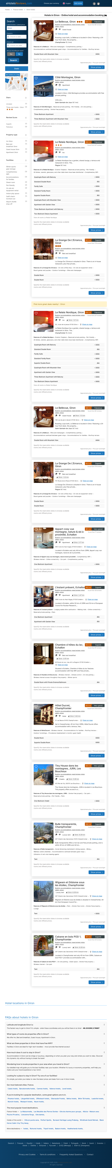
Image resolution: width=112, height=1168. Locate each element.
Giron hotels (30, 9)
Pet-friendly (10, 185)
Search (13, 60)
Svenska (100, 1143)
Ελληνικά (42, 1145)
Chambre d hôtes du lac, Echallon (69, 646)
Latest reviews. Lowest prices (16, 24)
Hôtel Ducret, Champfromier (63, 707)
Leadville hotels (97, 1098)
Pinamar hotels (13, 1098)
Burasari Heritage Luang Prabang (65, 1120)
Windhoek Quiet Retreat (89, 1120)
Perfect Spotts (46, 1120)
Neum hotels (39, 1102)
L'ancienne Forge (27, 1115)
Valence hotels (54, 1089)
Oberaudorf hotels (58, 1098)
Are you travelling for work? (15, 51)
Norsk (84, 1143)
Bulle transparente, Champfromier (66, 825)
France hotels (18, 9)
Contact (90, 1154)
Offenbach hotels (42, 1098)
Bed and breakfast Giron (11, 145)
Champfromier (60, 42)
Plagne (57, 165)
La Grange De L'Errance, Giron (69, 241)
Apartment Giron (12, 152)
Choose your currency (51, 3)
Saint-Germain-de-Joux (63, 102)
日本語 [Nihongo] (65, 1145)
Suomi (91, 1143)
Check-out (10, 42)
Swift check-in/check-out (10, 197)
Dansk (25, 1145)
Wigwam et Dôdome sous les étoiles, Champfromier (69, 884)
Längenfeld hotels (27, 1098)
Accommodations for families (12, 178)
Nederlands (56, 1143)
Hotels (7, 9)
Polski (66, 1143)
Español (29, 1143)
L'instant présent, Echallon (70, 587)
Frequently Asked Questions (71, 1154)
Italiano (46, 1143)
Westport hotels (26, 1102)
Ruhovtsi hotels (36, 1128)
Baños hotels (71, 1098)
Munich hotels (13, 1102)
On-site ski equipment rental (12, 189)
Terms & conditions (47, 1154)
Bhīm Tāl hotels (84, 1098)
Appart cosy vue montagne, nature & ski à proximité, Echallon (69, 532)
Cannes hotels (42, 1089)
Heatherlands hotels (75, 1128)
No (19, 54)
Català (38, 1143)
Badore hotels (60, 1128)
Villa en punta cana (31, 1120)
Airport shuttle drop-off (11, 203)
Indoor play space (12, 193)
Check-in (9, 33)
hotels (25, 1128)
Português (75, 1143)
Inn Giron (9, 141)
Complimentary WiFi (11, 173)
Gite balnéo (40, 1115)
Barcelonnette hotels (27, 1089)
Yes (11, 54)
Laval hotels (66, 1089)
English (68, 3)
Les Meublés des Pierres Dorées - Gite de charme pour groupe (57, 1111)
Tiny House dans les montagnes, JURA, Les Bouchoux (68, 768)
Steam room (10, 182)
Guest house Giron (12, 149)
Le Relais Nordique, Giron (69, 142)
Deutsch (11, 1143)
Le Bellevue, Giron (65, 21)
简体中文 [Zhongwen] (81, 1145)
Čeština (33, 1145)
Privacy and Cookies (27, 1154)
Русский (52, 1145)
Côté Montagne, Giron (67, 77)
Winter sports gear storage (11, 168)
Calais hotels (13, 1089)
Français (20, 1143)
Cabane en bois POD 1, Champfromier (68, 938)
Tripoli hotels (48, 1128)
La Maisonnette (26, 1111)
